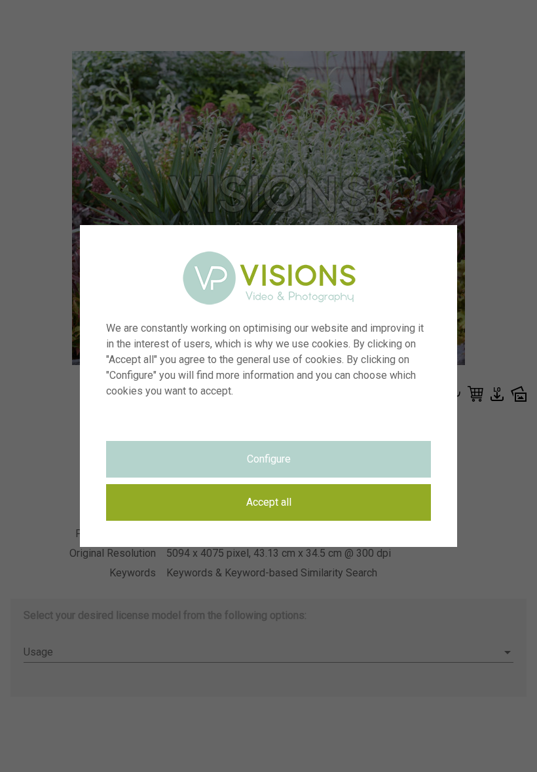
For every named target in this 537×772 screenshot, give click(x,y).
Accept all (268, 502)
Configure (269, 459)
